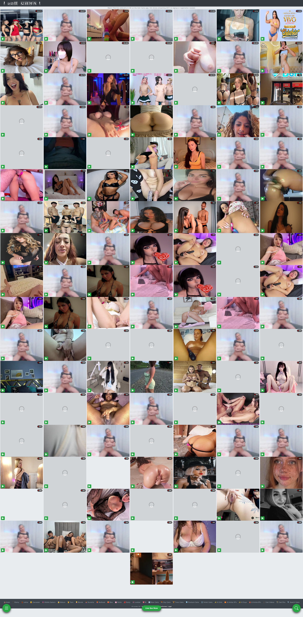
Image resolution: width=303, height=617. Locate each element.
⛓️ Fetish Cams (206, 602)
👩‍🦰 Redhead (100, 602)
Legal (170, 606)
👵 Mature (61, 602)
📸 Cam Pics (280, 602)
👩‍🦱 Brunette (89, 602)
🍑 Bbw (110, 602)
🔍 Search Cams (293, 602)
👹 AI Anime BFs (255, 602)
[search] (296, 608)
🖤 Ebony (15, 602)
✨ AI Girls (218, 602)
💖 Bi (144, 602)
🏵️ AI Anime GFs (230, 602)
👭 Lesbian (136, 602)
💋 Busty (127, 602)
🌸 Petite (118, 602)
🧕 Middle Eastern (49, 602)
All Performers (162, 606)
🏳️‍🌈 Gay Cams (166, 602)
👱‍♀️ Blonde (79, 602)
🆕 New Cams (153, 602)
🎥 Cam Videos (268, 602)
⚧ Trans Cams (178, 602)
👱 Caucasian (35, 602)
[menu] (6, 608)
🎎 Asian (7, 602)
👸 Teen (70, 602)
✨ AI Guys (243, 602)
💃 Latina (24, 602)
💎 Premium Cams (192, 602)
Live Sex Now (151, 608)
